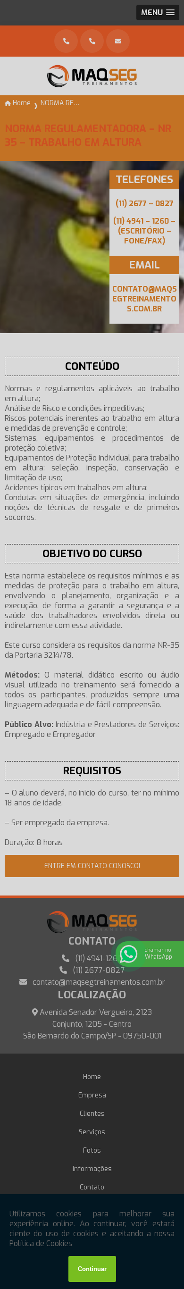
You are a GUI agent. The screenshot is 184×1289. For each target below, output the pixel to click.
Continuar (92, 1268)
